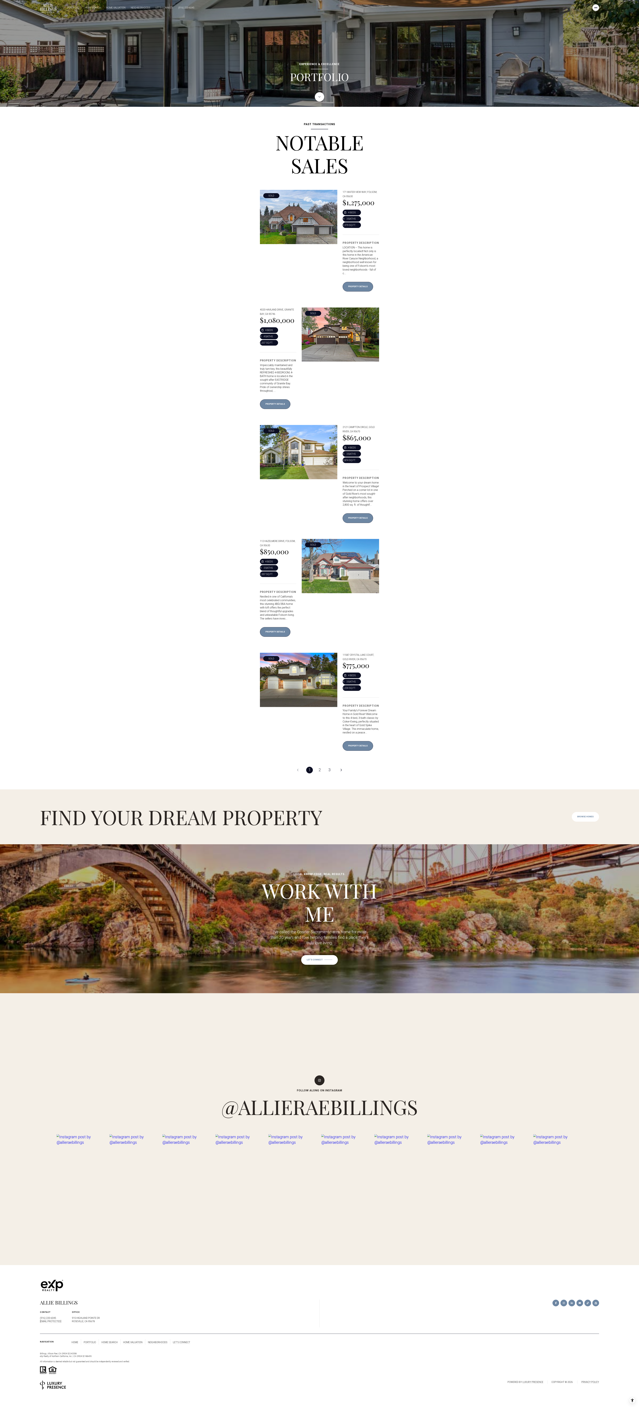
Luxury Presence (533, 1382)
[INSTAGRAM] (563, 1303)
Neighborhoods (140, 7)
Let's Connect (164, 7)
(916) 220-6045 (186, 7)
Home (75, 1342)
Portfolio (73, 7)
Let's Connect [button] (181, 1342)
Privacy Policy (590, 1382)
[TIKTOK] (587, 1303)
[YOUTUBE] (579, 1303)
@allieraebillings (319, 1106)
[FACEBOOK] (555, 1303)
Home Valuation (115, 7)
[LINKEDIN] (571, 1303)
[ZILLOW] (595, 1303)
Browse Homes (585, 816)
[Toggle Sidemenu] (595, 7)
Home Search (93, 7)
